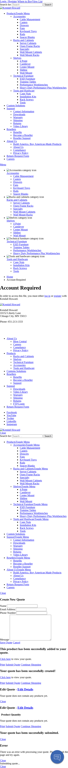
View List (37, 1)
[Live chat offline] (57, 757)
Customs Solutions (16, 371)
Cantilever (25, 64)
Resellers (11, 129)
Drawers (24, 25)
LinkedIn (11, 421)
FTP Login (19, 403)
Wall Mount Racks (29, 55)
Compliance (19, 150)
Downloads (19, 114)
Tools (23, 102)
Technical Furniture (23, 75)
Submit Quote (13, 664)
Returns (17, 123)
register (57, 295)
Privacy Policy (20, 153)
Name (3, 606)
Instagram (12, 424)
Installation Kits (28, 96)
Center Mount (27, 66)
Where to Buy (24, 1)
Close (3, 432)
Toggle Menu (23, 13)
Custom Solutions (16, 105)
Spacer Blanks (27, 37)
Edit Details (25, 689)
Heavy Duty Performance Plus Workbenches (43, 87)
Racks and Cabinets (23, 40)
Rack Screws (27, 99)
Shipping (18, 120)
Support (11, 108)
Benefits (17, 132)
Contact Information (23, 111)
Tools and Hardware (23, 90)
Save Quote (6, 642)
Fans (22, 28)
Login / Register (8, 1)
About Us (12, 141)
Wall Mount (26, 72)
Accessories (19, 16)
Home (10, 276)
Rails (22, 34)
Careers (11, 159)
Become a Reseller (23, 135)
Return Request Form (18, 156)
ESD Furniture (27, 78)
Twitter (10, 418)
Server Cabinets (28, 43)
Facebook (12, 412)
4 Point (23, 61)
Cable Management (30, 19)
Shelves (17, 58)
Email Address (7, 609)
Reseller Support (22, 138)
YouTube (11, 415)
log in (47, 295)
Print (2, 664)
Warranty (18, 117)
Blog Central (20, 341)
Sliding (23, 69)
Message (4, 639)
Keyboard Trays (28, 31)
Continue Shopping (31, 664)
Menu (3, 164)
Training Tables (28, 81)
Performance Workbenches (34, 84)
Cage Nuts (25, 93)
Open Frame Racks (30, 46)
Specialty (24, 49)
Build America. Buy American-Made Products (37, 144)
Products (11, 13)
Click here (5, 659)
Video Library (20, 126)
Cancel (16, 642)
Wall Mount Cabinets (31, 52)
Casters (23, 22)
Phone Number (8, 612)
